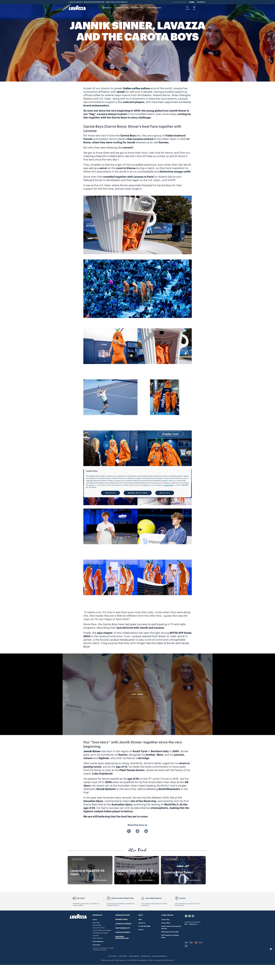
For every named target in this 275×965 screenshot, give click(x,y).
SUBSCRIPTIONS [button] (121, 8)
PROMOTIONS (121, 919)
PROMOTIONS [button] (137, 8)
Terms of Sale (165, 923)
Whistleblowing (145, 956)
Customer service (153, 898)
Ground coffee (97, 925)
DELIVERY (81, 898)
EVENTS (182, 898)
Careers (140, 929)
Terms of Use (165, 919)
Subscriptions (122, 915)
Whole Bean (96, 922)
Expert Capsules (98, 938)
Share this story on (137, 825)
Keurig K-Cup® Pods (99, 927)
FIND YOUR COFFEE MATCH (116, 2)
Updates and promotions (122, 898)
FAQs (140, 919)
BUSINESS (201, 2)
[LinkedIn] (146, 831)
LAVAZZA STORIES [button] (153, 8)
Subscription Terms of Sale (170, 931)
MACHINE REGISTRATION (94, 2)
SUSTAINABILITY (122, 928)
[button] (187, 7)
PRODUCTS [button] (107, 8)
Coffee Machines (98, 941)
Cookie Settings (134, 956)
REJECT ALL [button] (165, 493)
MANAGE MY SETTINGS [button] (137, 493)
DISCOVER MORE (99, 880)
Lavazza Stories (123, 923)
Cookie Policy (123, 956)
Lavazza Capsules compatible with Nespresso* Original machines (102, 933)
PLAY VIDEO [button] (137, 694)
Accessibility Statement (159, 956)
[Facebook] (128, 831)
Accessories (96, 944)
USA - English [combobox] (190, 924)
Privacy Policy (112, 956)
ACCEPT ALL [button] (110, 493)
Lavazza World (122, 932)
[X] (137, 831)
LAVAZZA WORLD (76, 2)
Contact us (141, 923)
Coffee (95, 919)
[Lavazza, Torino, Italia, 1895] (77, 8)
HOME (191, 2)
